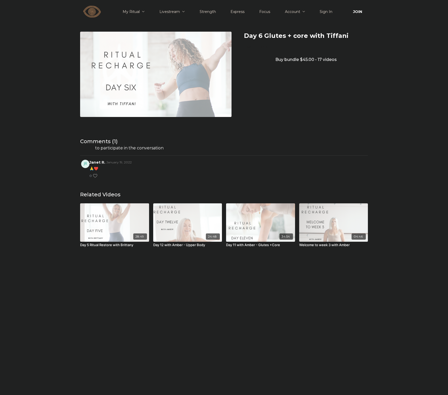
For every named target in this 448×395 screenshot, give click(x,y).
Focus (264, 11)
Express (237, 11)
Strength (208, 11)
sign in (87, 147)
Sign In (326, 11)
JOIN (357, 11)
